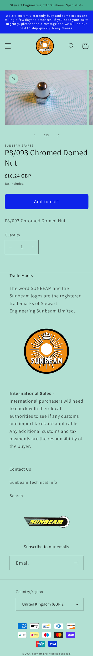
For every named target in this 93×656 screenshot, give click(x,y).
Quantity (12, 235)
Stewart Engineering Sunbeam (51, 653)
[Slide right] (58, 135)
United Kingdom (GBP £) (43, 604)
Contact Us (20, 469)
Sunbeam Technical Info (33, 482)
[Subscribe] (76, 563)
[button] (8, 46)
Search (16, 495)
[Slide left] (34, 135)
